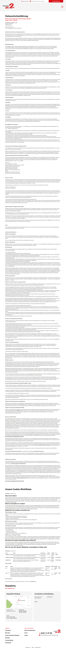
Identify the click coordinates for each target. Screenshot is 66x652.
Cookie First (52, 555)
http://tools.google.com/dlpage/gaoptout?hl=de (14, 436)
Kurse (26, 633)
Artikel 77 (18, 410)
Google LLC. (55, 568)
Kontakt (7, 638)
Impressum (27, 647)
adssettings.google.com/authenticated (18, 463)
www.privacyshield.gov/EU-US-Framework (42, 445)
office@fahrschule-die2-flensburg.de (37, 1)
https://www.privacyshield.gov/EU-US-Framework (14, 481)
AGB (33, 647)
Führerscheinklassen (30, 630)
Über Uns (7, 633)
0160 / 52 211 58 (14, 618)
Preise (26, 635)
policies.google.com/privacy (38, 451)
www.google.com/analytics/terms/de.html (13, 451)
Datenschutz (38, 647)
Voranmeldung (55, 1)
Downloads (8, 643)
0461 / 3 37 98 (25, 1)
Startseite (8, 630)
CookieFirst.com (33, 581)
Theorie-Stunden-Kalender (12, 635)
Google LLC (55, 573)
